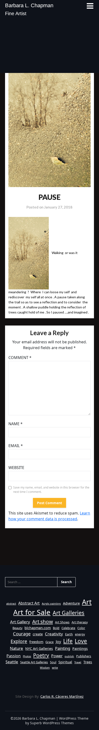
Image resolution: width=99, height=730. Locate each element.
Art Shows (62, 622)
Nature (16, 648)
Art (87, 601)
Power (56, 655)
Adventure (71, 603)
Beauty (17, 628)
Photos (27, 656)
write (55, 667)
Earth (69, 634)
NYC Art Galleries (39, 648)
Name (15, 423)
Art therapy (80, 622)
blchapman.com (38, 628)
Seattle (12, 662)
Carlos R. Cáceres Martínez (62, 696)
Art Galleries (68, 613)
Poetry (41, 655)
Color (81, 628)
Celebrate (68, 628)
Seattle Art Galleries (34, 662)
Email (15, 445)
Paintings (80, 648)
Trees (87, 662)
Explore (19, 641)
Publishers (83, 656)
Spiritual (65, 662)
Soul (53, 662)
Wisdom (45, 667)
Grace (49, 642)
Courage (22, 634)
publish (69, 656)
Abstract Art (29, 603)
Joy (58, 641)
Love (81, 641)
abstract (11, 603)
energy (80, 634)
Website (16, 467)
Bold (56, 628)
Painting (62, 648)
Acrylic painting (51, 603)
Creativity (54, 634)
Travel (77, 662)
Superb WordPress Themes (52, 723)
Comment (19, 357)
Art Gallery (20, 622)
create (38, 634)
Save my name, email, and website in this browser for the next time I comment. (51, 489)
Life (68, 641)
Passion (13, 655)
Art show (42, 621)
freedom (36, 641)
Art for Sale (31, 612)
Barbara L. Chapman (29, 5)
